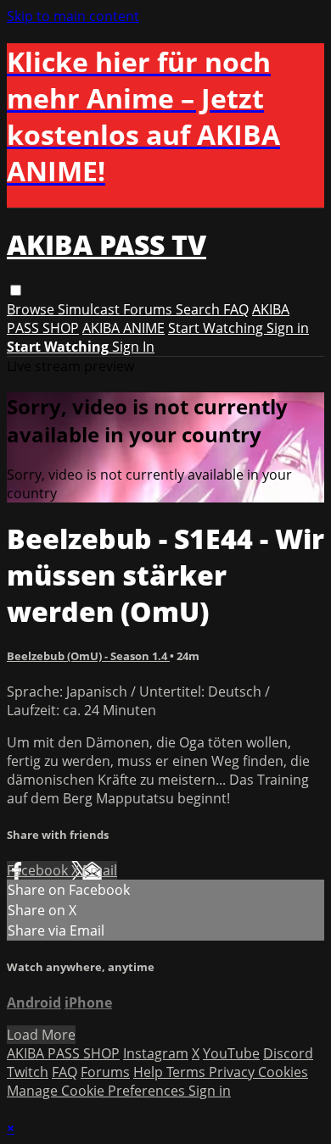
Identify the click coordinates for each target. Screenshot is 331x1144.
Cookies (283, 1072)
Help (149, 1072)
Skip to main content (73, 16)
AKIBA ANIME (123, 328)
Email (99, 870)
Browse (32, 309)
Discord (288, 1053)
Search (199, 309)
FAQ (236, 309)
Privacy (233, 1072)
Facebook (39, 870)
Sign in (287, 328)
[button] (15, 290)
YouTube (231, 1053)
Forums (149, 309)
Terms (187, 1072)
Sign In (133, 346)
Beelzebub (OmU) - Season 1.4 (88, 656)
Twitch (27, 1072)
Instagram (155, 1053)
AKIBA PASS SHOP (63, 1053)
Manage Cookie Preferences (97, 1090)
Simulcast (90, 309)
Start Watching (217, 328)
